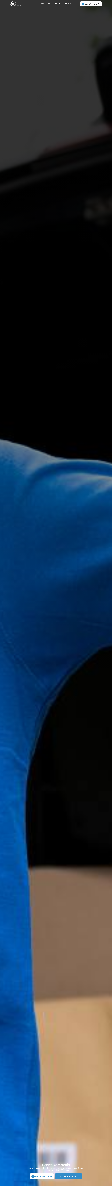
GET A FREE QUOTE (68, 1176)
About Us (57, 3)
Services (42, 3)
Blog (49, 3)
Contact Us (67, 3)
